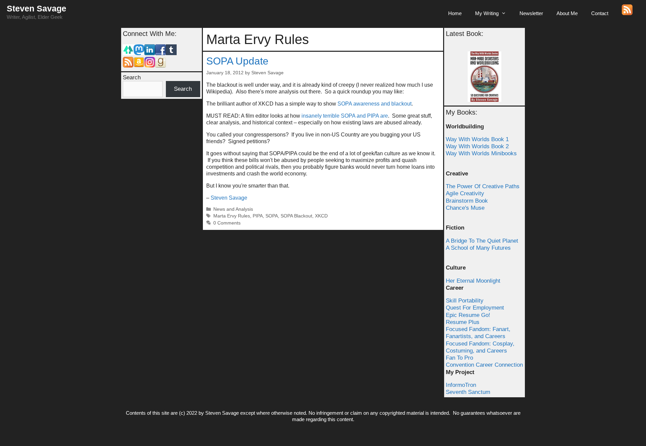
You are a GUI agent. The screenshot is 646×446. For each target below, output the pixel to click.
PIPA (258, 215)
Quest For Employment (475, 308)
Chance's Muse (465, 208)
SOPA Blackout (296, 215)
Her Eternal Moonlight (473, 281)
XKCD (321, 215)
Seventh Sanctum (468, 392)
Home (455, 13)
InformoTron (461, 385)
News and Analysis (233, 209)
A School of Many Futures (478, 248)
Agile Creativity (465, 193)
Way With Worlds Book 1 (477, 139)
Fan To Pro (459, 358)
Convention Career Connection (484, 365)
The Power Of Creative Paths (482, 186)
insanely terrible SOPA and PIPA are (344, 116)
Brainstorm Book (467, 201)
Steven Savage (36, 8)
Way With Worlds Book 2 (477, 146)
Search (132, 77)
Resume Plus (462, 322)
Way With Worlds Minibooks (481, 153)
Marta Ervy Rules (231, 215)
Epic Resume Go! (468, 315)
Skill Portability (464, 300)
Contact (599, 13)
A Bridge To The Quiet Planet (482, 241)
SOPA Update (237, 61)
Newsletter (531, 13)
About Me (567, 13)
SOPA (271, 215)
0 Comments (227, 223)
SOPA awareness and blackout (374, 104)
